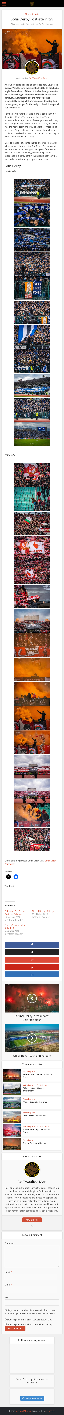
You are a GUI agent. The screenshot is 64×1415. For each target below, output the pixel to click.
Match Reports (29, 1085)
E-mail (8, 1284)
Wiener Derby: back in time (35, 1102)
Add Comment (27, 24)
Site (6, 1297)
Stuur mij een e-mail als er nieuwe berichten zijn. (30, 1324)
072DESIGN (50, 1411)
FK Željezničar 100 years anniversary (33, 1089)
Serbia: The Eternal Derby (34, 1143)
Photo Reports (32, 14)
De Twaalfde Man (46, 24)
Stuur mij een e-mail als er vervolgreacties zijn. (29, 1319)
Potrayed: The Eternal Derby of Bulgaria (15, 912)
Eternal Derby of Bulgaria (44, 911)
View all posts (32, 1219)
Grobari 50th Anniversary (34, 1115)
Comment (9, 1243)
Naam (8, 1272)
